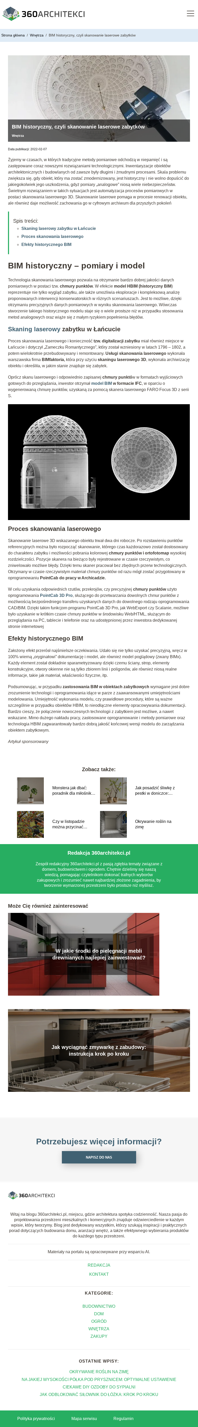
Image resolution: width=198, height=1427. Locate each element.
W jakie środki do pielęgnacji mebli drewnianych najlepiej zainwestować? (98, 954)
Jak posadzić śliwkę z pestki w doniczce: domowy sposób (155, 791)
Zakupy (99, 1336)
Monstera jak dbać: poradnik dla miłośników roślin (74, 791)
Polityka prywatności (36, 1418)
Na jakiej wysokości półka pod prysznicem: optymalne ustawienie (99, 1379)
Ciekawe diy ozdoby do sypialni (99, 1387)
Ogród (99, 1321)
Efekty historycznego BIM (46, 244)
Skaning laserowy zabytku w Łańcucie (58, 228)
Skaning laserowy (34, 329)
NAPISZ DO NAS (99, 1157)
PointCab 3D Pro (56, 595)
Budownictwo (98, 1306)
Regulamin (123, 1418)
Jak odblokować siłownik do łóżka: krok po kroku (99, 1394)
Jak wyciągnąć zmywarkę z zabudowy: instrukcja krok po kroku (99, 1050)
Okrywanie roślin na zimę (153, 824)
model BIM (101, 383)
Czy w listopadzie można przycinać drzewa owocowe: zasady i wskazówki (70, 824)
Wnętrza (37, 35)
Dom (99, 1314)
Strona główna (13, 35)
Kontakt (99, 1274)
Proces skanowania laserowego (52, 236)
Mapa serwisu (84, 1418)
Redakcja (99, 1265)
